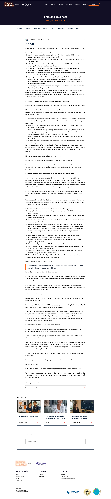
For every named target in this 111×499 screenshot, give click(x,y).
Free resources (19, 480)
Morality (28, 28)
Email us (63, 474)
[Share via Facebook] (26, 383)
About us (17, 474)
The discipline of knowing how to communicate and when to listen (55, 417)
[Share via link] (38, 383)
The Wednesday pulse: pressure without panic (79, 417)
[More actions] (85, 40)
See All (92, 397)
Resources (41, 476)
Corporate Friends (20, 476)
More (77, 28)
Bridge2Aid (37, 28)
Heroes (45, 28)
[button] (91, 28)
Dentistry (70, 28)
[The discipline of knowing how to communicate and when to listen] (55, 406)
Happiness (61, 28)
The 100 (17, 478)
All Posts (19, 28)
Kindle (53, 28)
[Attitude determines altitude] (29, 406)
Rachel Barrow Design (24, 491)
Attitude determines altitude (28, 416)
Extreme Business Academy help (68, 478)
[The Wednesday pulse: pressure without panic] (82, 406)
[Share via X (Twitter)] (30, 383)
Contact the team (65, 476)
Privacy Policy (18, 488)
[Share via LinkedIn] (34, 383)
